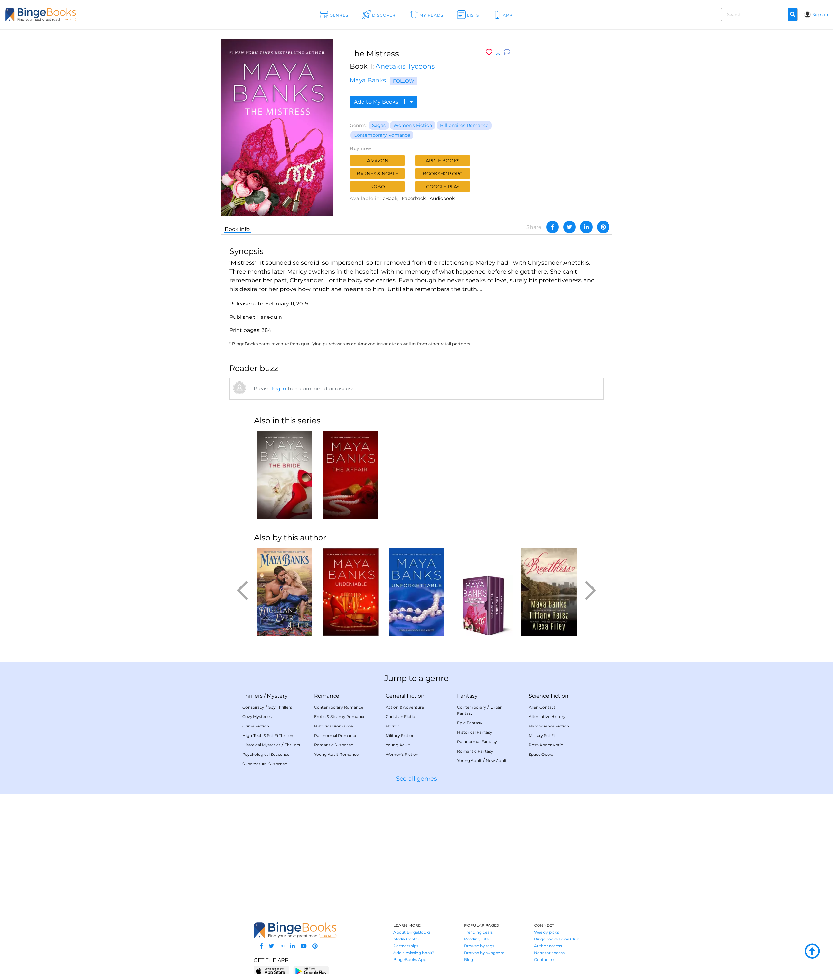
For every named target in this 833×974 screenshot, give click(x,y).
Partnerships (405, 945)
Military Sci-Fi (542, 735)
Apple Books (443, 160)
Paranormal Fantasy (477, 741)
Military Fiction (400, 735)
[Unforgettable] (416, 592)
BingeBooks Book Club (556, 939)
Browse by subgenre (484, 952)
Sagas (379, 125)
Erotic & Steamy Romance (339, 716)
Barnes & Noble (377, 173)
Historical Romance (333, 726)
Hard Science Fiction (549, 726)
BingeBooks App (409, 959)
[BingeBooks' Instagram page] (282, 946)
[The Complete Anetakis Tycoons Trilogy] (482, 592)
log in (279, 389)
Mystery (277, 696)
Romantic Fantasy (475, 751)
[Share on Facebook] (552, 227)
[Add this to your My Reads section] (498, 52)
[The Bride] (284, 475)
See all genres (416, 778)
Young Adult (398, 744)
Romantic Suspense (333, 744)
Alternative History (547, 716)
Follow (403, 81)
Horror (392, 726)
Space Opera (541, 754)
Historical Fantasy (474, 732)
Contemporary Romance (382, 135)
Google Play (442, 187)
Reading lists (476, 939)
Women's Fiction (412, 125)
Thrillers (252, 696)
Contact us (544, 959)
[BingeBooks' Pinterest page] (315, 946)
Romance (326, 696)
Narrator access (549, 952)
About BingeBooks (411, 932)
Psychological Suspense (265, 754)
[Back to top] (812, 951)
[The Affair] (350, 475)
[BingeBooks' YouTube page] (304, 946)
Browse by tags (479, 945)
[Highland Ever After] (284, 592)
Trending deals (478, 932)
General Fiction (405, 696)
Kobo (377, 187)
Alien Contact (542, 707)
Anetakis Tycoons (405, 66)
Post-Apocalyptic (546, 744)
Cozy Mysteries (257, 716)
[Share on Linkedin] (586, 227)
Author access (548, 945)
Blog (468, 959)
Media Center (406, 939)
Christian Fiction (402, 716)
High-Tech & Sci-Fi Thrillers (268, 735)
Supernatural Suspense (264, 763)
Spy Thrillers (280, 707)
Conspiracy (253, 707)
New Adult (496, 760)
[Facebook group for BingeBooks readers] (261, 946)
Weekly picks (546, 932)
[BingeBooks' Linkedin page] (292, 946)
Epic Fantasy (469, 722)
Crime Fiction (255, 726)
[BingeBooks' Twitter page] (271, 946)
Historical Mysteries (261, 744)
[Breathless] (548, 592)
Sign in (820, 15)
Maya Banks (368, 80)
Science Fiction (548, 696)
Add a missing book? (413, 952)
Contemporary (471, 707)
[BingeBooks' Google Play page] (311, 971)
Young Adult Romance (336, 754)
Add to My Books (377, 102)
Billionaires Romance (464, 125)
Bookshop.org (443, 173)
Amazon (377, 160)
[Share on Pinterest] (603, 227)
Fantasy (467, 696)
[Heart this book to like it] (489, 52)
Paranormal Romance (335, 735)
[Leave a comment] (507, 52)
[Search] (792, 14)
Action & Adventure (405, 707)
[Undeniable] (350, 592)
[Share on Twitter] (569, 227)
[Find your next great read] (82, 14)
